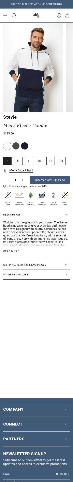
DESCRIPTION (11, 214)
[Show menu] (5, 15)
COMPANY (13, 409)
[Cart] (67, 15)
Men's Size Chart (21, 170)
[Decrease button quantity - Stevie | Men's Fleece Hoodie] (8, 180)
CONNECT (13, 424)
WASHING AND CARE (15, 274)
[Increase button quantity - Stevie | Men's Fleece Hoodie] (23, 180)
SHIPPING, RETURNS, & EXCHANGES (24, 264)
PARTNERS (13, 439)
